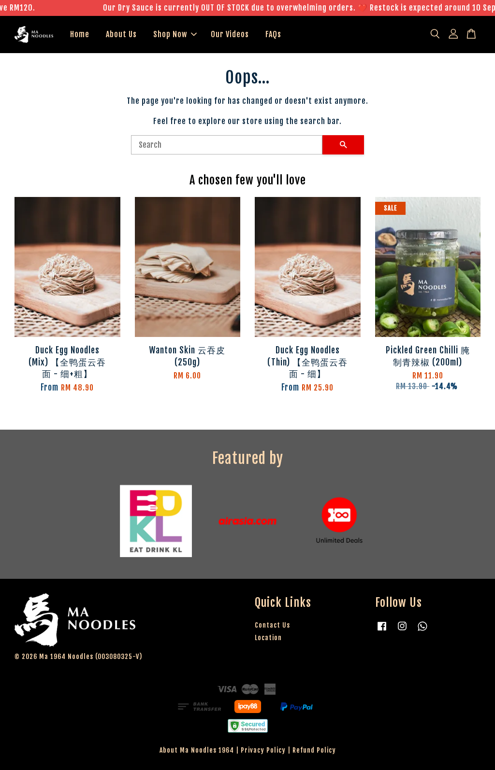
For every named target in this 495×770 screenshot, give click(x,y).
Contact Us (272, 625)
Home (79, 34)
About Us (121, 34)
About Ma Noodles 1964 (197, 750)
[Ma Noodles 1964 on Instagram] (402, 630)
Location (268, 637)
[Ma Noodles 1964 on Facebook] (382, 630)
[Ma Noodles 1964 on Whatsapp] (422, 630)
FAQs (273, 34)
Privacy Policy (263, 750)
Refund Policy (314, 750)
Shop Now (170, 34)
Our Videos (230, 34)
